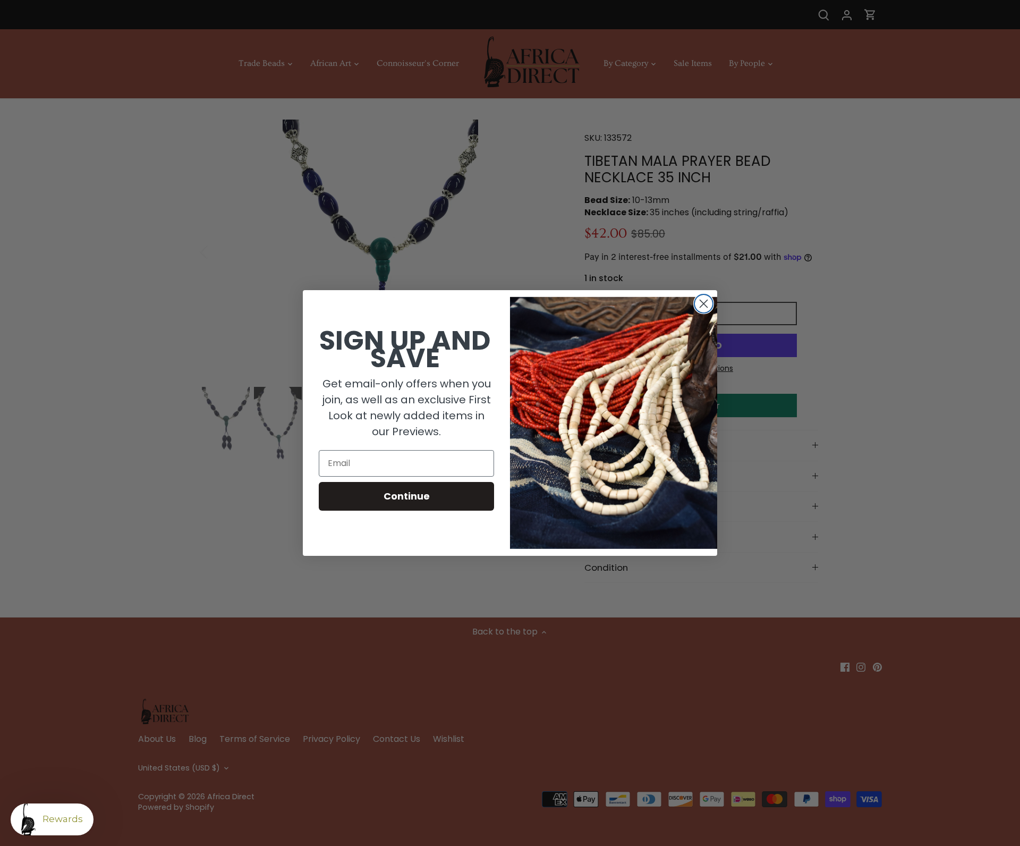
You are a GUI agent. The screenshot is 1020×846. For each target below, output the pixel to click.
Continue (407, 496)
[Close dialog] (703, 303)
